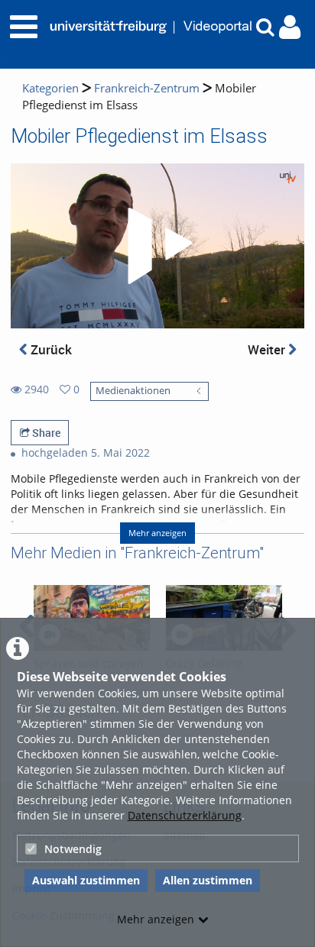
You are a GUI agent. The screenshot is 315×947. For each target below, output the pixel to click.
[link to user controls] (289, 27)
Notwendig (73, 849)
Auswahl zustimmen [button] (86, 880)
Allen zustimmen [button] (207, 880)
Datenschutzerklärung (185, 815)
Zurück (50, 349)
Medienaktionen (133, 390)
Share (45, 432)
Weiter (268, 349)
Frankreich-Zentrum (147, 88)
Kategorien (50, 88)
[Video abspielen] (157, 246)
